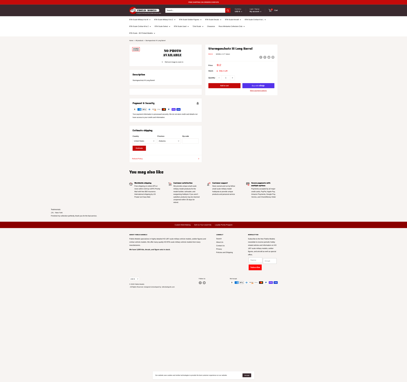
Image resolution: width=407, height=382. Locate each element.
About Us (219, 242)
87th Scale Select (161, 26)
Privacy (219, 249)
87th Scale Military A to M (138, 19)
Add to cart (224, 86)
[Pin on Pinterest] (264, 57)
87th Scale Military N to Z (163, 19)
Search (219, 239)
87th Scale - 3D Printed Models (141, 33)
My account (255, 11)
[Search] (228, 10)
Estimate (139, 148)
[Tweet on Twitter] (268, 57)
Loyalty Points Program (223, 225)
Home (131, 40)
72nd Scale (196, 26)
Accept (246, 375)
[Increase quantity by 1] (232, 78)
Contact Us (220, 246)
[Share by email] (272, 57)
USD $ (132, 279)
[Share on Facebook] (260, 57)
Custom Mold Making (183, 225)
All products (139, 40)
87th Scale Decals (212, 19)
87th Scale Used (180, 26)
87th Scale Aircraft (232, 19)
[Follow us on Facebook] (200, 282)
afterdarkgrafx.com (168, 287)
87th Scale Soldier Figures (189, 19)
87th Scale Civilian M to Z (139, 26)
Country (136, 136)
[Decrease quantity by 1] (219, 78)
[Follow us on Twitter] (204, 282)
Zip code (185, 136)
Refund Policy (137, 159)
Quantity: (211, 78)
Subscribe (255, 267)
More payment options (258, 90)
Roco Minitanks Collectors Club (230, 26)
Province (160, 136)
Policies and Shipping (224, 252)
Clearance (211, 26)
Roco (210, 54)
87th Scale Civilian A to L (254, 19)
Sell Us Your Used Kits (202, 225)
